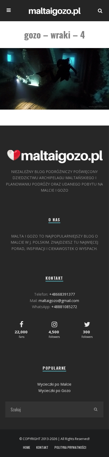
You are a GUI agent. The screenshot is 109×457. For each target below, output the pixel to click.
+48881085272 (64, 306)
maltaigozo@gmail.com (59, 300)
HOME (26, 447)
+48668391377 (62, 294)
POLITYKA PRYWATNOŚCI (70, 447)
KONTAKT (42, 447)
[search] (95, 409)
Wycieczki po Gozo (54, 390)
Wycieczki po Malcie (54, 384)
